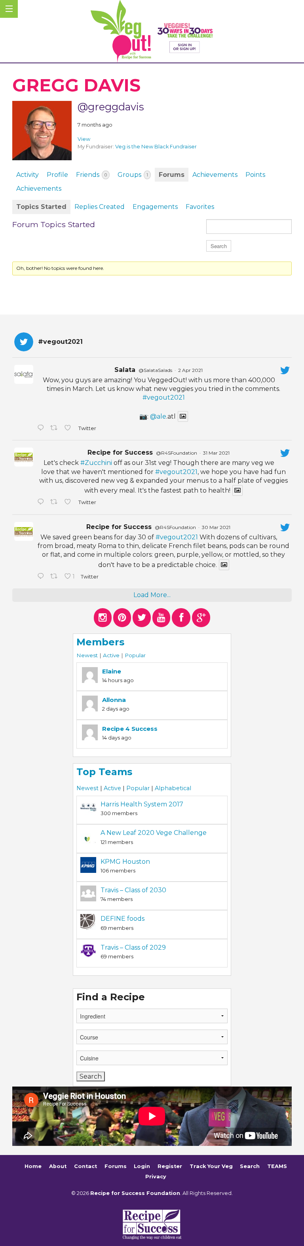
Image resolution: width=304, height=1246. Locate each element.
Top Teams (104, 772)
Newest (87, 655)
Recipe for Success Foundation (135, 1193)
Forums (171, 174)
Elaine (111, 671)
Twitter (86, 428)
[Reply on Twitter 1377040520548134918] (41, 576)
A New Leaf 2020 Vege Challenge (154, 832)
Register (170, 1167)
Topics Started (41, 207)
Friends (91, 174)
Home (33, 1167)
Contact (85, 1167)
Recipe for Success (120, 452)
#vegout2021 (163, 397)
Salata (124, 370)
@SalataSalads (155, 370)
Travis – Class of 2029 (133, 947)
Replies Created (99, 207)
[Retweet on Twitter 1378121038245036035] (55, 428)
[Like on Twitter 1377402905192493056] (69, 502)
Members (100, 642)
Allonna (114, 700)
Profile (57, 174)
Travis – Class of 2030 (133, 890)
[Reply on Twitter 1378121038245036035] (41, 428)
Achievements (215, 174)
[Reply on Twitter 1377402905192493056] (41, 502)
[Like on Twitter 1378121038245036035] (69, 428)
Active (111, 655)
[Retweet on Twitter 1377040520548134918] (55, 576)
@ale (158, 416)
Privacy (155, 1177)
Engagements (155, 207)
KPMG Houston (125, 861)
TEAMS (277, 1167)
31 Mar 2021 (216, 453)
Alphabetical (173, 788)
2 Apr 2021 (190, 370)
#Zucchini (96, 463)
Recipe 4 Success (130, 728)
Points (255, 174)
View (84, 139)
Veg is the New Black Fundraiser (156, 147)
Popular (135, 655)
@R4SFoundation (176, 453)
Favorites (200, 207)
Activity (27, 174)
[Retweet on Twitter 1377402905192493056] (55, 502)
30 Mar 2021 (216, 527)
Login (142, 1167)
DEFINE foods (122, 918)
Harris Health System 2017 (142, 804)
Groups (133, 174)
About (57, 1167)
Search (250, 1167)
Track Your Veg (211, 1167)
